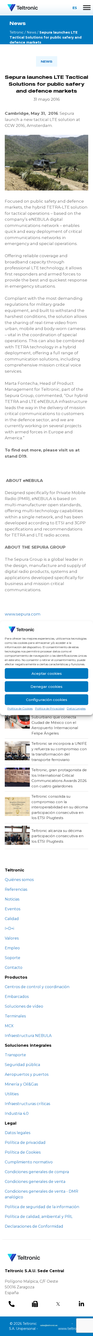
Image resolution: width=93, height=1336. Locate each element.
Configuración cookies (46, 699)
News (31, 32)
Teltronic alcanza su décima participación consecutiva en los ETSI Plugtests (57, 836)
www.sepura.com (23, 614)
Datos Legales (76, 708)
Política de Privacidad (49, 708)
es (74, 8)
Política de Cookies (20, 708)
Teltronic (17, 32)
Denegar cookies (46, 686)
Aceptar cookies (46, 673)
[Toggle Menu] (87, 7)
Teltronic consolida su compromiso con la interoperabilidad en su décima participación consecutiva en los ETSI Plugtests (59, 807)
